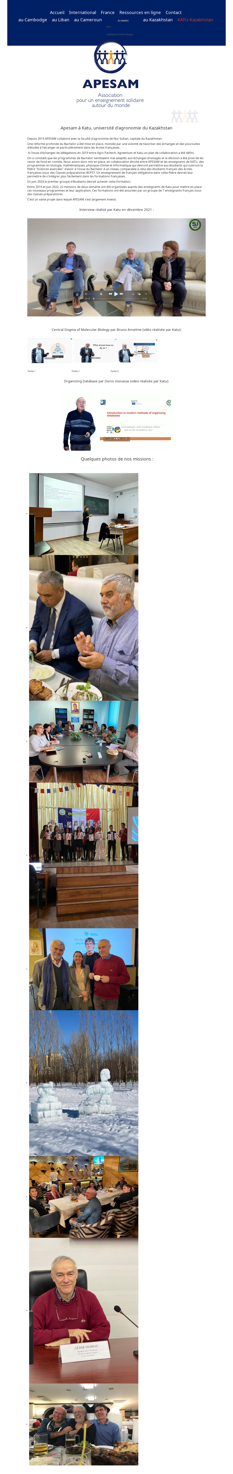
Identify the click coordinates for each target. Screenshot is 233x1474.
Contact (174, 12)
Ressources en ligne (140, 12)
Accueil (57, 12)
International (82, 12)
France (108, 12)
